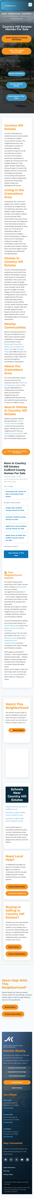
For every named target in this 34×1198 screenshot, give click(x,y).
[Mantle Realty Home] (9, 1039)
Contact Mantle (17, 1082)
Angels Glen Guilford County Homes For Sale (15, 509)
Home (4, 14)
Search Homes (17, 1088)
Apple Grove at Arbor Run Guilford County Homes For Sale (16, 537)
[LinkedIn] (27, 1159)
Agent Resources (9, 1167)
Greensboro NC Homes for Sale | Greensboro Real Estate (16, 494)
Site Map (6, 1171)
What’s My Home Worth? (13, 433)
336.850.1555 (8, 1122)
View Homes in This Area (16, 554)
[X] (16, 1159)
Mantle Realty (21, 587)
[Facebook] (5, 1159)
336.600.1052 (8, 1137)
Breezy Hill (8, 347)
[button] (30, 5)
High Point (7, 1100)
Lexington (7, 1129)
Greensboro (26, 14)
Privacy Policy (8, 1174)
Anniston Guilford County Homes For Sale (16, 518)
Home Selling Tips (11, 626)
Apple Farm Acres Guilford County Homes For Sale (16, 527)
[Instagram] (11, 1159)
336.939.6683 (8, 1108)
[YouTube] (22, 1159)
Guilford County (14, 14)
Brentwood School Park (13, 344)
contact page (12, 674)
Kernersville (8, 1114)
